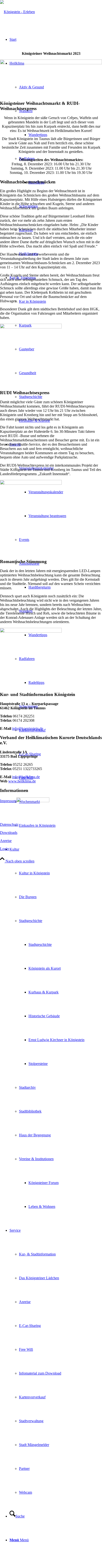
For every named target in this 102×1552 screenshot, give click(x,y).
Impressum (8, 801)
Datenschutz (9, 824)
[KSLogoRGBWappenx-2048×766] (17, 12)
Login (4, 849)
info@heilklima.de (26, 777)
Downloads (8, 833)
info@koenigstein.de (27, 728)
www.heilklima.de (22, 781)
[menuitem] (65, 516)
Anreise (6, 841)
